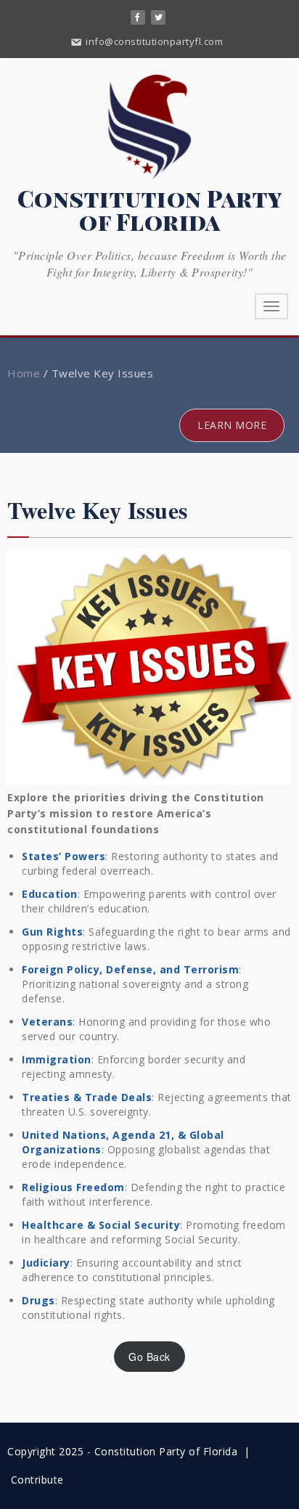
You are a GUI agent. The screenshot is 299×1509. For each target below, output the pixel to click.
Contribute (37, 1479)
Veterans (47, 1022)
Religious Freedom (73, 1187)
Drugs (38, 1300)
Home (23, 373)
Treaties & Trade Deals (87, 1097)
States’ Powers (63, 856)
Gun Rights (52, 931)
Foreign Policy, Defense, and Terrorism (130, 969)
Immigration (56, 1059)
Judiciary (46, 1262)
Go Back (149, 1356)
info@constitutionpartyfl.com (153, 41)
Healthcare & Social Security (101, 1225)
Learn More (231, 425)
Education (50, 894)
